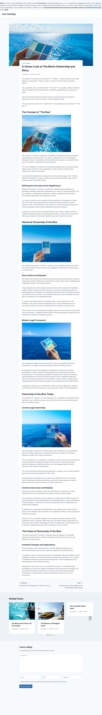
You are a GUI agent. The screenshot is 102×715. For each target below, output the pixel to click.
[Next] (90, 618)
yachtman (26, 74)
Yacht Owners (26, 63)
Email (44, 677)
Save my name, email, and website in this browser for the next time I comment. (44, 681)
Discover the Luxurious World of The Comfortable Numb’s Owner (71, 585)
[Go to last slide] (11, 618)
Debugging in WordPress (93, 5)
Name (22, 677)
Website (66, 677)
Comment (23, 655)
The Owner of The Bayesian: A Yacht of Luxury (34, 584)
